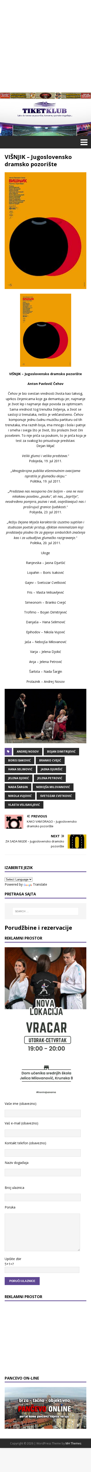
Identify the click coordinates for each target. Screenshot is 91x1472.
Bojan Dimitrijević (61, 752)
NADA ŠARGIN (18, 787)
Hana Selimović (20, 769)
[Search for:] (45, 911)
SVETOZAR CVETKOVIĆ (56, 796)
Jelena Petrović (49, 778)
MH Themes (73, 1443)
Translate (40, 884)
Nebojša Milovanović (53, 787)
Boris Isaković (19, 760)
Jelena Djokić (18, 778)
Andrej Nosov (28, 752)
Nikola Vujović (20, 796)
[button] (83, 142)
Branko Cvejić (50, 760)
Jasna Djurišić (52, 769)
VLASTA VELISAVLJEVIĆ (24, 805)
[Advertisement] (45, 45)
